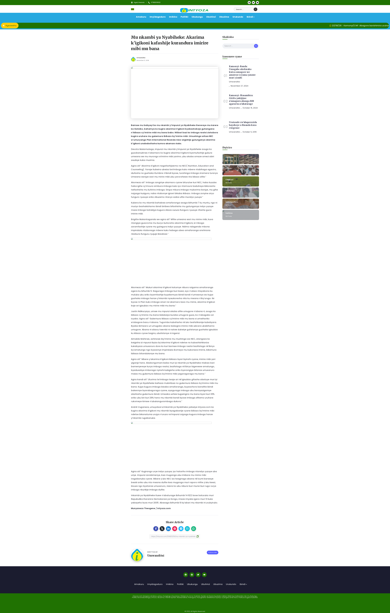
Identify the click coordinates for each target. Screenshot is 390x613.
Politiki (228, 168)
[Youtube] (257, 2)
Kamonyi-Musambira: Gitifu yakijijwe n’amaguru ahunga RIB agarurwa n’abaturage (241, 99)
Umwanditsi (141, 58)
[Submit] (255, 9)
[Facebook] (249, 2)
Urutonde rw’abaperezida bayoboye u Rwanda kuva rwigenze (243, 125)
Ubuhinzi (229, 180)
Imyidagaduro (231, 202)
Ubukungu (230, 191)
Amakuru (229, 157)
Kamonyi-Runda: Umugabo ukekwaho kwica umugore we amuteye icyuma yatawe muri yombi (242, 72)
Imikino (229, 213)
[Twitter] (253, 2)
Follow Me (212, 552)
